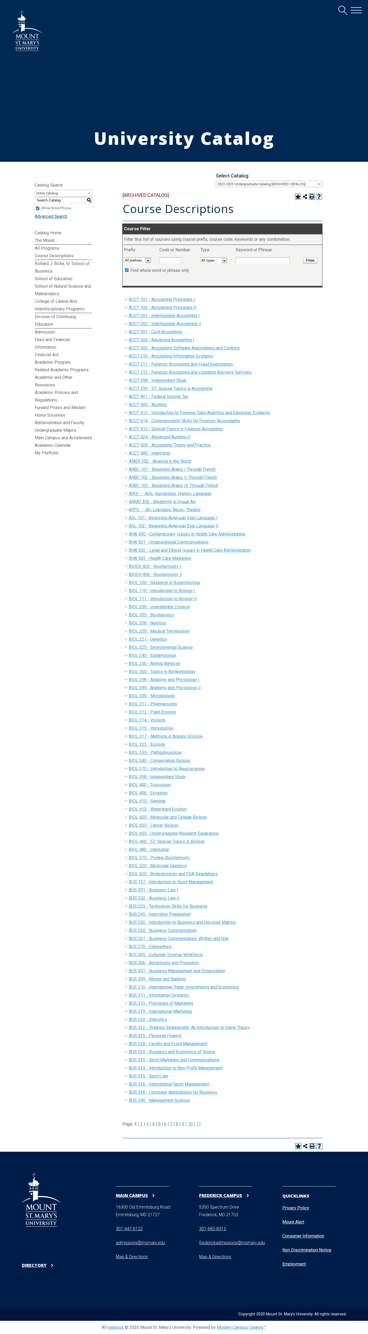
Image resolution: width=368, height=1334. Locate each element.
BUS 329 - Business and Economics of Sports (172, 1051)
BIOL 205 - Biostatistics (151, 615)
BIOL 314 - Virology (147, 720)
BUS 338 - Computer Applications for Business (173, 1092)
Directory (34, 1265)
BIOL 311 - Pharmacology (153, 704)
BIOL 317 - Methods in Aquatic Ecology (166, 736)
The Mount (45, 240)
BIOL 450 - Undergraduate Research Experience (174, 833)
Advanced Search (51, 216)
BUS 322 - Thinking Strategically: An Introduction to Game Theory (189, 1027)
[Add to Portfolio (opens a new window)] (298, 197)
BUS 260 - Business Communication (163, 930)
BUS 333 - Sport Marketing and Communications (174, 1059)
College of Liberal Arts (56, 301)
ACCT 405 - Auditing (148, 404)
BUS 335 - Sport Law (148, 1076)
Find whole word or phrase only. (160, 270)
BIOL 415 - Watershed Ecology (158, 809)
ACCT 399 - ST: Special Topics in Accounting (170, 388)
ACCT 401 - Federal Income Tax (158, 396)
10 (190, 1124)
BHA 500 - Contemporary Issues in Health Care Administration (187, 534)
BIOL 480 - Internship (149, 849)
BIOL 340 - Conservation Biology (159, 760)
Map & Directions (132, 1256)
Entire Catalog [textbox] (47, 193)
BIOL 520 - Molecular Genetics (158, 865)
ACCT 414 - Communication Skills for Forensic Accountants (184, 420)
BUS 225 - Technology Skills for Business (168, 906)
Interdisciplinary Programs (60, 308)
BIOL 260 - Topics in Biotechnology (162, 671)
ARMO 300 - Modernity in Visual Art (162, 501)
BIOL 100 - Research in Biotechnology (164, 582)
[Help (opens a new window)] (319, 197)
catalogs (115, 1327)
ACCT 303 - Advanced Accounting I (161, 339)
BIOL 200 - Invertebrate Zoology (159, 606)
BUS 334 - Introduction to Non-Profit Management (176, 1068)
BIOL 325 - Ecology (147, 744)
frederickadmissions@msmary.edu (232, 1242)
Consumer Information (303, 1236)
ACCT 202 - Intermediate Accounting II (165, 323)
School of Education (53, 278)
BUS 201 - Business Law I (153, 890)
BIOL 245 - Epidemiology (152, 655)
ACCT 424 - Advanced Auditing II (159, 437)
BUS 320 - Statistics (148, 1019)
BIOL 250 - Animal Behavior (154, 663)
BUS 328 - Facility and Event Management (168, 1043)
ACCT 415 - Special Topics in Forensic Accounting (176, 428)
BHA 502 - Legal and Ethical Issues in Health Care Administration (190, 550)
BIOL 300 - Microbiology (152, 695)
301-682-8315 (212, 1228)
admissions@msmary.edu (140, 1242)
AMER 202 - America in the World (160, 461)
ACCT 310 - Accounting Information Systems (171, 356)
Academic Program (53, 362)
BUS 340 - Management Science (159, 1100)
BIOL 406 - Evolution (148, 792)
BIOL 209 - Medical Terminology (159, 631)
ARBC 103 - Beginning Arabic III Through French (173, 485)
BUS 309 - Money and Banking (157, 979)
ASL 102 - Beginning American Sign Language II (173, 526)
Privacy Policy (295, 1207)
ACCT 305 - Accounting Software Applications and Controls (184, 348)
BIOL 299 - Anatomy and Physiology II (165, 687)
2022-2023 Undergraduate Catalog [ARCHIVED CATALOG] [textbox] (261, 184)
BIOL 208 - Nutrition (147, 623)
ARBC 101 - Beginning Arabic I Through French (172, 469)
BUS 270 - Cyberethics (150, 946)
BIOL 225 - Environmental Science (161, 647)
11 (198, 1124)
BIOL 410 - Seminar (147, 801)
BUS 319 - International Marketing (160, 1011)
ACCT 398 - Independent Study (158, 380)
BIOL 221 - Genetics (148, 639)
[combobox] (269, 184)
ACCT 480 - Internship (149, 453)
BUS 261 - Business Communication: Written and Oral (178, 938)
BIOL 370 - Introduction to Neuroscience (167, 768)
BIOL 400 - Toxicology (150, 784)
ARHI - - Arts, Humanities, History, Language (170, 493)
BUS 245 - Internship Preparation (160, 914)
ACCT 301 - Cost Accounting (155, 331)
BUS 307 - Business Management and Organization (177, 970)
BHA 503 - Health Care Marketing (160, 558)
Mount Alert (293, 1222)
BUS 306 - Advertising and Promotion (164, 962)
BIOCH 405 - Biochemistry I (155, 566)
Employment (294, 1264)
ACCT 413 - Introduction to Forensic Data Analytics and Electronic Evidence (199, 412)
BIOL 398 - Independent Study (157, 776)
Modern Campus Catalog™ (241, 1327)
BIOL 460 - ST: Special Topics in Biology (167, 841)
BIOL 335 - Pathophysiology (155, 752)
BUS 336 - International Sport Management (169, 1084)
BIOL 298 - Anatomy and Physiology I (164, 679)
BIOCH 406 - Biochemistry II (155, 574)
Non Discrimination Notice (306, 1250)
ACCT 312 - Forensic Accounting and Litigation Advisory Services (190, 372)
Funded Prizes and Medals (60, 407)
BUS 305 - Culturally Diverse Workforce (166, 954)
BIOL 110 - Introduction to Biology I (162, 590)
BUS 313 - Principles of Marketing (161, 1003)
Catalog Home (48, 232)
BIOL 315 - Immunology (151, 728)
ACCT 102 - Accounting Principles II (162, 307)
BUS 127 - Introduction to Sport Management (171, 881)
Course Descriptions (54, 255)
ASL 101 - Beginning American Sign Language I (173, 517)
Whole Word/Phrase (56, 208)
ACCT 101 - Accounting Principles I (162, 299)
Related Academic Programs (62, 369)
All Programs (47, 248)
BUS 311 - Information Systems (159, 995)
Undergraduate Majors (55, 430)
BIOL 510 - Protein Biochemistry (159, 857)
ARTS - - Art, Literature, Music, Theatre (164, 509)
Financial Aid (46, 354)
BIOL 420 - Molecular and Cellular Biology (168, 817)
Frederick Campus (220, 1195)
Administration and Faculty (59, 422)
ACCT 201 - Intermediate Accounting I (164, 315)
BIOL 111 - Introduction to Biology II (163, 598)
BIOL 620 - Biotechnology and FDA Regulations (173, 873)
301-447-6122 (129, 1228)
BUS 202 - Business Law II (154, 898)
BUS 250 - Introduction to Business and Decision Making (182, 922)
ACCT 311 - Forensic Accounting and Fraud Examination (181, 364)
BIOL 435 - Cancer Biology (154, 825)
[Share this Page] (305, 197)
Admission (45, 332)
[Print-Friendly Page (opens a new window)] (312, 197)
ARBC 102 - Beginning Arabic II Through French (173, 477)
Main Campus (132, 1195)
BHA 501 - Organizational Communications (169, 542)
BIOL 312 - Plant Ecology (152, 712)
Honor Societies (50, 415)
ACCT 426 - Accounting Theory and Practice (170, 445)
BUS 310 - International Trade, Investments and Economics (184, 987)
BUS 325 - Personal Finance (155, 1035)
